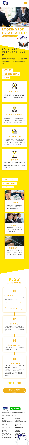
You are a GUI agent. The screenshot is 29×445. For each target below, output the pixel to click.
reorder (25, 3)
